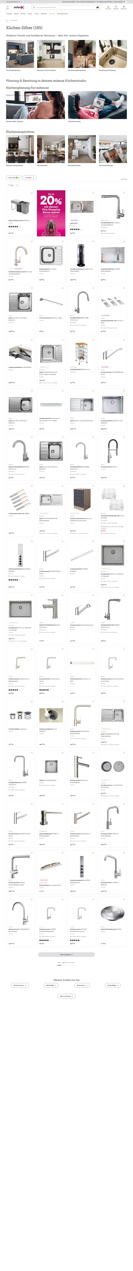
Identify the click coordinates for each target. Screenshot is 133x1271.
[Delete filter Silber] (17, 185)
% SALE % (52, 14)
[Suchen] (34, 7)
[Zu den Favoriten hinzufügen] (32, 193)
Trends (36, 14)
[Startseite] (7, 20)
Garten (30, 14)
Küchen (23, 14)
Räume (16, 14)
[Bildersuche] (97, 7)
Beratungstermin (62, 14)
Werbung (44, 14)
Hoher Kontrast (118, 1)
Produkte (9, 14)
